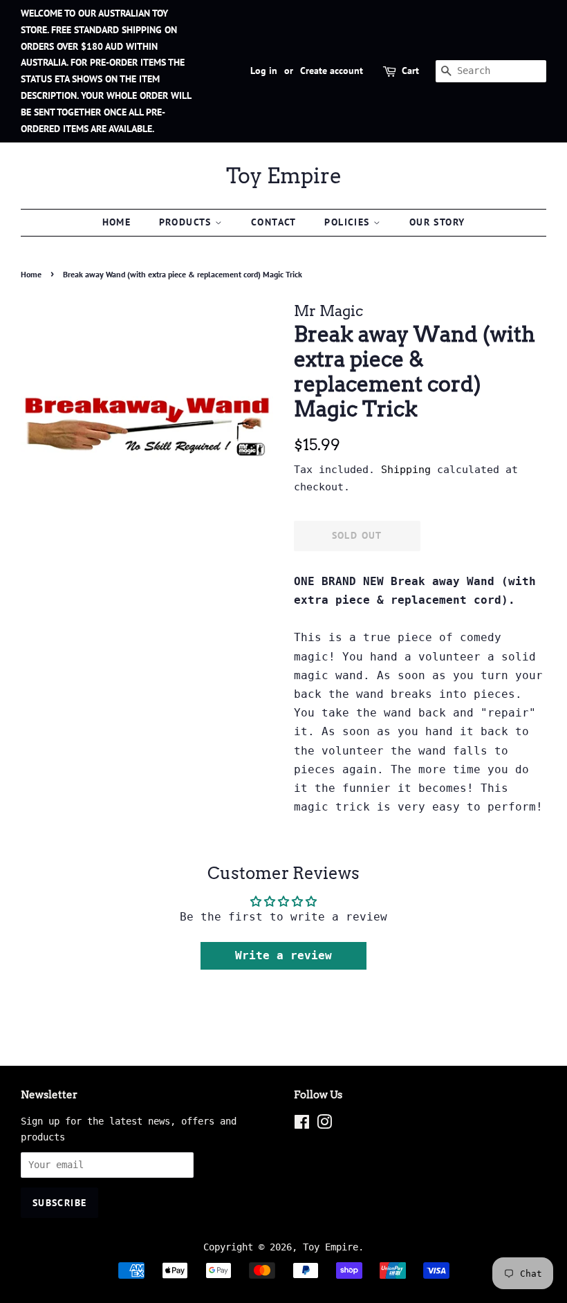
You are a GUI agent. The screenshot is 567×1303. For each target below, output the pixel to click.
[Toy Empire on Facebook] (302, 1124)
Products (187, 222)
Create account (331, 70)
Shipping (406, 469)
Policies (348, 222)
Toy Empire (284, 175)
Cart (410, 70)
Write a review (283, 955)
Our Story (437, 222)
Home (116, 222)
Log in (263, 70)
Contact (274, 222)
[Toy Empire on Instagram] (324, 1124)
